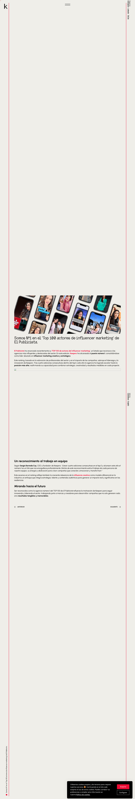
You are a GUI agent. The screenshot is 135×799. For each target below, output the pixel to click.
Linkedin (128, 11)
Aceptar (123, 787)
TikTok (128, 17)
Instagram (128, 4)
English (128, 403)
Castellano (128, 396)
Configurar (123, 793)
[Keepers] (5, 6)
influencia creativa (82, 475)
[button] (67, 4)
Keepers (73, 353)
